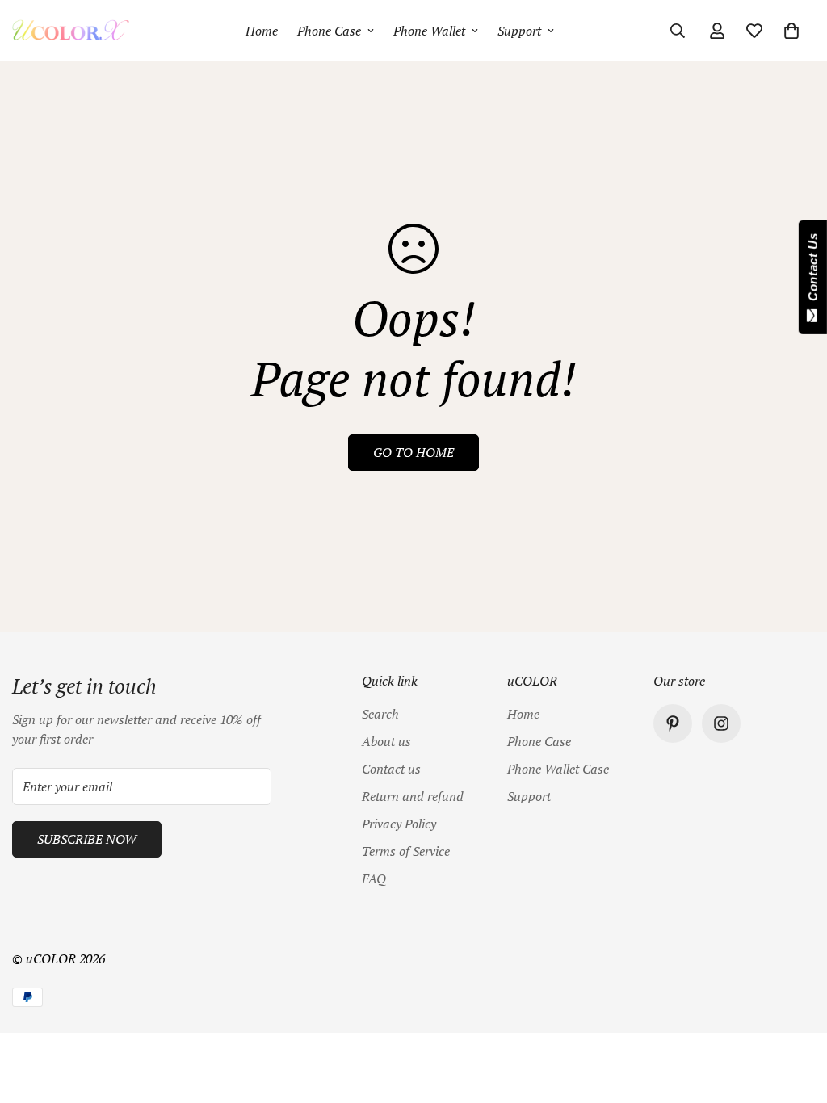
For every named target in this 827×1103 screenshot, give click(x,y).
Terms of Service (406, 851)
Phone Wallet (429, 31)
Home (262, 31)
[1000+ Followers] (721, 723)
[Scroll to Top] (795, 1015)
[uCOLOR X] (70, 30)
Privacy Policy (399, 823)
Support (519, 31)
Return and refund (413, 796)
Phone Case (329, 31)
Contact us (391, 769)
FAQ (374, 878)
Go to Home (413, 452)
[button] (791, 30)
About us (386, 741)
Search (380, 714)
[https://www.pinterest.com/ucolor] (672, 723)
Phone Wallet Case (558, 769)
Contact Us (813, 270)
